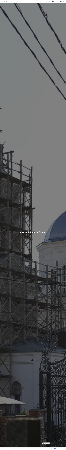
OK (54, 448)
